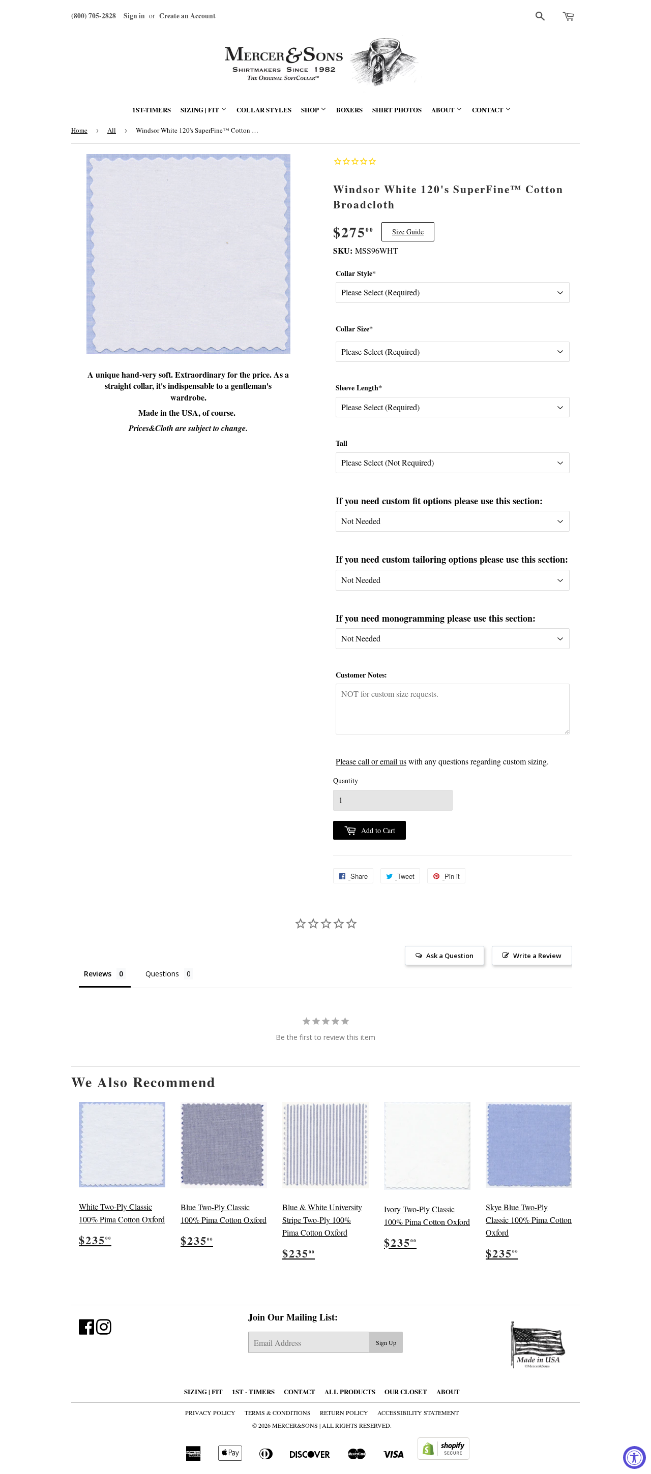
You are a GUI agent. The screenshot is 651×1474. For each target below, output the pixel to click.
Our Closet (405, 1391)
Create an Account (187, 16)
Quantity (345, 780)
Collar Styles (263, 109)
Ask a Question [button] (450, 955)
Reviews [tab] (97, 973)
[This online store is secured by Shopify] (443, 1456)
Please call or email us (371, 761)
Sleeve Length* (359, 387)
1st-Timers (151, 109)
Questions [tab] (162, 973)
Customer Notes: (361, 674)
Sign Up (386, 1342)
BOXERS (349, 109)
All (111, 130)
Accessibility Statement (418, 1412)
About (443, 109)
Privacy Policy (210, 1412)
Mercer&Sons (295, 1425)
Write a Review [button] (537, 955)
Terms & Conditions (278, 1412)
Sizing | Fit (201, 109)
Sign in (134, 16)
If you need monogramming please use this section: (436, 618)
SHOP (310, 109)
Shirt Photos (397, 109)
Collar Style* (356, 273)
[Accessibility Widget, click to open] (634, 1457)
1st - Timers (253, 1391)
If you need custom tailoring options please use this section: (452, 559)
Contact (488, 109)
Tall (341, 443)
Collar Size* (354, 328)
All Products (349, 1391)
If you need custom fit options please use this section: (439, 500)
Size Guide (408, 231)
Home (79, 130)
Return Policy (344, 1412)
